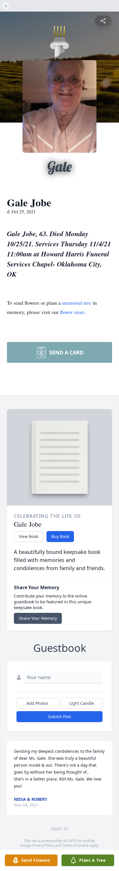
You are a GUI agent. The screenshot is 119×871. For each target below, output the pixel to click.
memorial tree (76, 302)
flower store (72, 311)
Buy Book (60, 536)
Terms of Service (75, 845)
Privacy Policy (43, 845)
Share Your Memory (38, 618)
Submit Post (59, 716)
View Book (28, 536)
